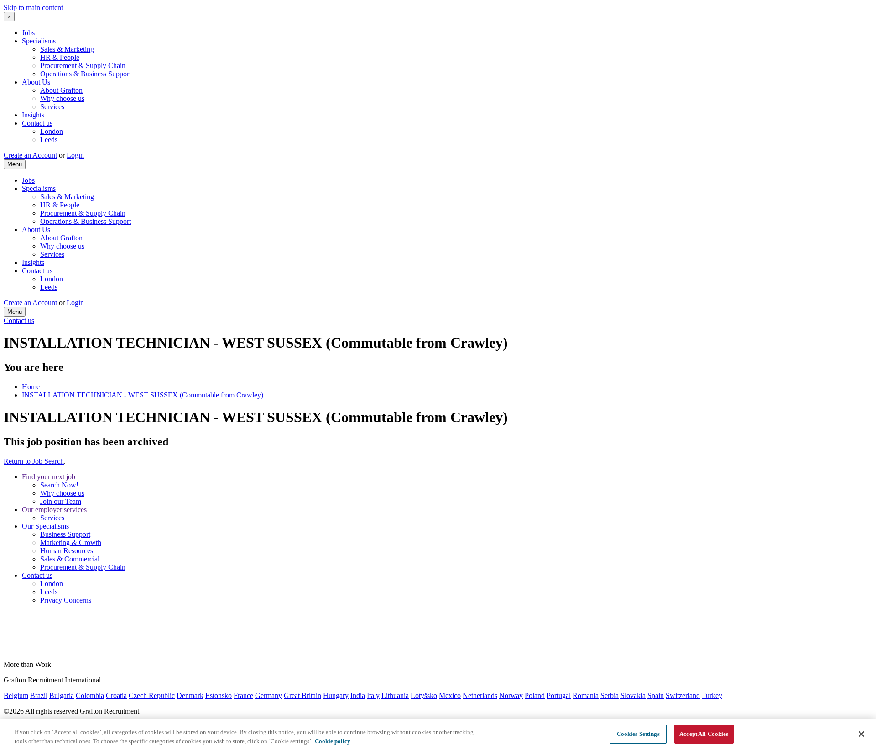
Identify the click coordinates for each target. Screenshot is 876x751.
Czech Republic (152, 695)
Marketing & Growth (70, 542)
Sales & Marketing (67, 49)
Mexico (450, 695)
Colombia (90, 695)
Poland (535, 695)
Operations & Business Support (85, 74)
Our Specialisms (45, 526)
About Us (36, 82)
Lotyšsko (424, 695)
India (357, 695)
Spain (655, 695)
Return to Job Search (34, 461)
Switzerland (683, 695)
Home (31, 387)
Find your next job (48, 477)
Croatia (116, 695)
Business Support (65, 534)
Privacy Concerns (65, 600)
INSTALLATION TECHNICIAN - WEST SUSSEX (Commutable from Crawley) (142, 395)
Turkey (712, 695)
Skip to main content (33, 7)
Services (52, 107)
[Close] (861, 734)
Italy (373, 695)
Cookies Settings (638, 733)
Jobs (28, 33)
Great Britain (302, 695)
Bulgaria (61, 695)
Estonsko (218, 695)
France (243, 695)
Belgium (16, 695)
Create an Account (30, 155)
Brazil (38, 695)
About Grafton (61, 90)
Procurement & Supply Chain (82, 65)
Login (75, 155)
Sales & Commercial (69, 559)
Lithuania (395, 695)
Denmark (190, 695)
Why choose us (62, 98)
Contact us (37, 123)
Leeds (48, 139)
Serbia (609, 695)
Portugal (559, 695)
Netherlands (480, 695)
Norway (511, 695)
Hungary (336, 695)
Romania (586, 695)
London (51, 131)
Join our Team (60, 501)
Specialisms (39, 41)
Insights (33, 115)
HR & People (59, 57)
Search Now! (59, 485)
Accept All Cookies (703, 733)
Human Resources (66, 551)
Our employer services (54, 509)
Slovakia (633, 695)
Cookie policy (332, 741)
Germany (268, 695)
